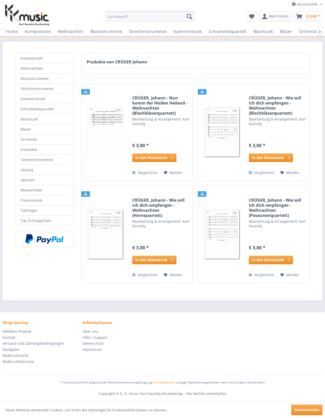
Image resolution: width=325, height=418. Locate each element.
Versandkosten (164, 382)
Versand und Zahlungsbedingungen (33, 343)
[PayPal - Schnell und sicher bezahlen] (44, 239)
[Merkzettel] (251, 16)
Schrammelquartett (37, 109)
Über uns (90, 331)
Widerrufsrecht (15, 355)
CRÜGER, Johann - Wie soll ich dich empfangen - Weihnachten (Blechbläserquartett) (275, 105)
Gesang (27, 169)
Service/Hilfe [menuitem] (307, 4)
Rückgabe (11, 349)
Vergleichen (147, 172)
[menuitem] (150, 16)
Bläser (26, 129)
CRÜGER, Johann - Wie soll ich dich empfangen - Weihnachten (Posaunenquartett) (275, 208)
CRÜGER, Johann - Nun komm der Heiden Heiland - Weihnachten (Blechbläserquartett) (159, 105)
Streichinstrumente (37, 88)
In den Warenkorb (151, 157)
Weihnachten (32, 68)
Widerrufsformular (19, 361)
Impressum (92, 349)
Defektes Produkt (17, 331)
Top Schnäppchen (36, 220)
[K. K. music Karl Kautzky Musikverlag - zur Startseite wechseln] (27, 15)
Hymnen (28, 180)
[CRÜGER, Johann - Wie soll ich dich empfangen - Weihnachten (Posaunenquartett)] (222, 234)
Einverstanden (306, 409)
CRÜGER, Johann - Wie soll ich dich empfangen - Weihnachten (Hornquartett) (158, 208)
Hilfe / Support (95, 337)
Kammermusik (33, 98)
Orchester (29, 139)
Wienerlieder (32, 190)
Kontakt (9, 337)
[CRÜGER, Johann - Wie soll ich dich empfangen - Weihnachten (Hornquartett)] (105, 234)
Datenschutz (93, 343)
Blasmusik (29, 119)
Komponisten (32, 58)
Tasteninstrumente (37, 159)
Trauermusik (31, 200)
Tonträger (29, 210)
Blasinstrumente (35, 78)
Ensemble (29, 149)
